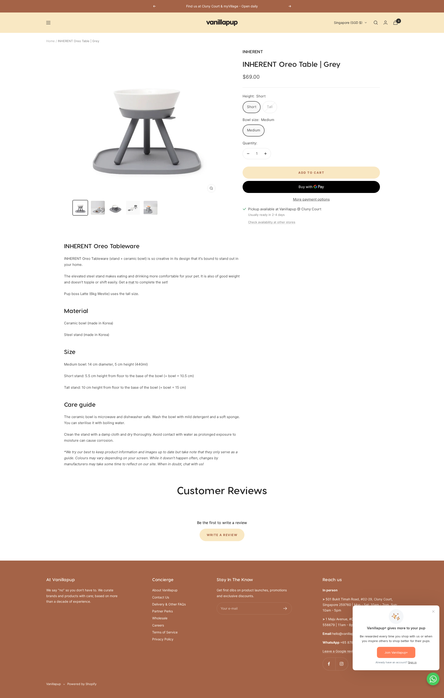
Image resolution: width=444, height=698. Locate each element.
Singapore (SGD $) (348, 23)
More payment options (311, 199)
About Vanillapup (165, 590)
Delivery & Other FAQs (169, 604)
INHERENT (253, 52)
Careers (158, 625)
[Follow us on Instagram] (341, 664)
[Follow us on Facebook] (329, 664)
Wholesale (159, 618)
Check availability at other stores (271, 222)
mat (131, 282)
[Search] (376, 23)
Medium (253, 130)
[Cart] (395, 22)
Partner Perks (162, 611)
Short (251, 107)
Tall (270, 107)
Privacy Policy (162, 639)
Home (50, 41)
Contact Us (160, 597)
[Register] (285, 608)
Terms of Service (165, 632)
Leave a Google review (340, 651)
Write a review (222, 535)
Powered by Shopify (81, 684)
